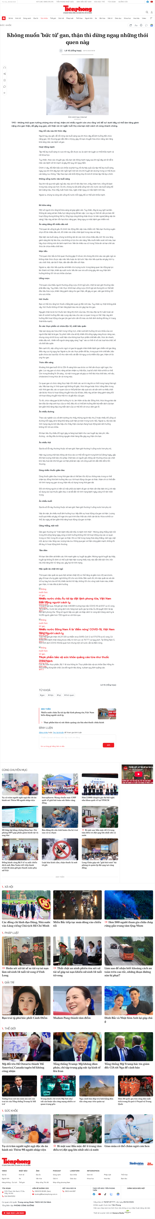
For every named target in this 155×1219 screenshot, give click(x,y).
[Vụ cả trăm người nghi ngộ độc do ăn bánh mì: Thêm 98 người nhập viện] (20, 784)
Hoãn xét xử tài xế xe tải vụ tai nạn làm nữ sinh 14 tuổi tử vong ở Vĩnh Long (25, 971)
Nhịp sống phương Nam (61, 1182)
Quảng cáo (123, 2)
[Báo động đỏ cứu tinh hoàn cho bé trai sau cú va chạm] (60, 817)
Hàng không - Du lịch (9, 1182)
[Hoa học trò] (150, 1164)
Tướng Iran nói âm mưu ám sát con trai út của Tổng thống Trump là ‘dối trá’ (19, 1101)
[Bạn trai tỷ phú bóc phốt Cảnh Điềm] (26, 1000)
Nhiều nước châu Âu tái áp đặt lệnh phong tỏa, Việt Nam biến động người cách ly (67, 713)
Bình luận (4, 86)
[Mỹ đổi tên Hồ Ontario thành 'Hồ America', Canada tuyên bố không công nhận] (26, 1046)
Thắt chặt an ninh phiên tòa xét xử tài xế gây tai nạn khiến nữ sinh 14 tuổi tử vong (77, 971)
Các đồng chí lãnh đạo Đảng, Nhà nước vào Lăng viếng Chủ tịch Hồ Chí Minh (26, 923)
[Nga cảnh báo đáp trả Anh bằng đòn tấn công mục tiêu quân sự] (96, 1085)
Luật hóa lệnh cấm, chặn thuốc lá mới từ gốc (59, 863)
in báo (141, 25)
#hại (59, 695)
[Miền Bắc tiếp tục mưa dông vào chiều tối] (77, 904)
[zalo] (113, 1194)
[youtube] (151, 2)
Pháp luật (69, 18)
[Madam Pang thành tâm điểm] (77, 1000)
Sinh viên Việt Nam (84, 2)
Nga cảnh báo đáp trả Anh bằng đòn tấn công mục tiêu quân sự (96, 1100)
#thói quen (69, 695)
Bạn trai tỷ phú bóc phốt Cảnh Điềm (24, 1018)
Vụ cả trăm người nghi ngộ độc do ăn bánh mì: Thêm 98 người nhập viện (19, 798)
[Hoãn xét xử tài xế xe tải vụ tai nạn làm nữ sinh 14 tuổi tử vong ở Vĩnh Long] (26, 951)
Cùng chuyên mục (14, 770)
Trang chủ (4, 18)
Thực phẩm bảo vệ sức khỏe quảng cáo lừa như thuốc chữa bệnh (74, 722)
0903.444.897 (70, 1191)
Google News (151, 25)
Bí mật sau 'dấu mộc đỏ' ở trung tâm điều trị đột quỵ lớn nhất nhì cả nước (99, 833)
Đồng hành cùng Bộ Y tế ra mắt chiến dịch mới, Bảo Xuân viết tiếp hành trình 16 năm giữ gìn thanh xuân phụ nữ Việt (19, 866)
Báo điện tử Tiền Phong (77, 9)
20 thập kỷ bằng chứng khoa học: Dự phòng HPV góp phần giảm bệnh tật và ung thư (20, 833)
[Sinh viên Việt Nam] (137, 1164)
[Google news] (119, 1194)
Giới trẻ (61, 18)
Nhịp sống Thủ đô (42, 1182)
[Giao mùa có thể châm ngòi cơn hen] (129, 1128)
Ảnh (37, 1171)
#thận (50, 695)
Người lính (88, 18)
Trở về (4, 93)
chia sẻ (130, 25)
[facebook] (147, 2)
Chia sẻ (4, 74)
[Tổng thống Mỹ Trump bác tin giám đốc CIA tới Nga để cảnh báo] (129, 1046)
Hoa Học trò (99, 2)
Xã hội (11, 18)
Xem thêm (151, 18)
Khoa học (127, 18)
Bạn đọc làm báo (15, 1213)
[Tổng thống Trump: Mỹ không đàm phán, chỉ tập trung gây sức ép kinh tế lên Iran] (77, 1046)
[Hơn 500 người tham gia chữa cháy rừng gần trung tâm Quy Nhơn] (129, 904)
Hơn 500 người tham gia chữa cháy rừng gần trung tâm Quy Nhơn (129, 923)
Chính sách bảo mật (136, 1188)
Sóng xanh (27, 18)
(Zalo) (49, 1191)
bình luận (146, 25)
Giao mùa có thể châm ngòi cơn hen (127, 1146)
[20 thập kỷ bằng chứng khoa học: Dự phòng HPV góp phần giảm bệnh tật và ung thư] (20, 817)
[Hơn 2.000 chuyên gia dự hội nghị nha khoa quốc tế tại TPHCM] (100, 784)
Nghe (4, 67)
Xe (96, 18)
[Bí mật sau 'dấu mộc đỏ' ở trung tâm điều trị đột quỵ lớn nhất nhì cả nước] (100, 817)
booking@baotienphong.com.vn (46, 1194)
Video (144, 18)
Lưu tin (4, 80)
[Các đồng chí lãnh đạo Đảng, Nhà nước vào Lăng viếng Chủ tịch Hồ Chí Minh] (26, 904)
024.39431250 (9, 1196)
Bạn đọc (124, 1179)
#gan (42, 695)
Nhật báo (23, 1171)
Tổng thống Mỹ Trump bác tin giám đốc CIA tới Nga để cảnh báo (127, 1065)
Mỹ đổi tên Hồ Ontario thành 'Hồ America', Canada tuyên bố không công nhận (23, 1067)
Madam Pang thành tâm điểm (72, 1018)
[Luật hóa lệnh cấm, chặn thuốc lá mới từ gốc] (60, 849)
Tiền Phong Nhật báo (65, 2)
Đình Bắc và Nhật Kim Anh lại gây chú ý (128, 1019)
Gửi (108, 745)
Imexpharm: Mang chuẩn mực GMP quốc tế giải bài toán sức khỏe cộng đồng (59, 800)
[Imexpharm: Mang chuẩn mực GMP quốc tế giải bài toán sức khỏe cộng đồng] (60, 784)
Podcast (57, 1171)
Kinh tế (18, 18)
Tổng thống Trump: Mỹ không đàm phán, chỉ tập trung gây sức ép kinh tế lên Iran (77, 1067)
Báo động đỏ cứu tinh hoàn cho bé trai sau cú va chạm (60, 831)
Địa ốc (35, 18)
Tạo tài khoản (58, 732)
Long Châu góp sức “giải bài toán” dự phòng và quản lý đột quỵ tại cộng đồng (99, 865)
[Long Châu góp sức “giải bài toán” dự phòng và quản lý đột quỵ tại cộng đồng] (100, 849)
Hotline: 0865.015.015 (44, 2)
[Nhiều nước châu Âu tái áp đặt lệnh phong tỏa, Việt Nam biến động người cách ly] (107, 713)
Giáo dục (118, 18)
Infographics (93, 1171)
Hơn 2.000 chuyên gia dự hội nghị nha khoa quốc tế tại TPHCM (98, 798)
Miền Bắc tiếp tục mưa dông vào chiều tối (77, 923)
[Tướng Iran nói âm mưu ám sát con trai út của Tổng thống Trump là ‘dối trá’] (19, 1085)
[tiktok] (106, 1194)
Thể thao (79, 18)
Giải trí (110, 18)
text (136, 25)
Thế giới (53, 18)
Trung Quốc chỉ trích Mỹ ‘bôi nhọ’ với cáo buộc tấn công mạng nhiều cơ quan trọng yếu (58, 1101)
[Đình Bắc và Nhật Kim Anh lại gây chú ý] (129, 1000)
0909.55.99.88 (40, 1191)
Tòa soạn (112, 2)
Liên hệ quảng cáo (40, 1188)
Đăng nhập (43, 732)
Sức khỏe (44, 18)
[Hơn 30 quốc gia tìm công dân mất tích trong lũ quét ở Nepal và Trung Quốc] (135, 1085)
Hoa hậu (136, 18)
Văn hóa (102, 18)
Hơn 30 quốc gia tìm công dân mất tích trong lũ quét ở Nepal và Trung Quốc (134, 1101)
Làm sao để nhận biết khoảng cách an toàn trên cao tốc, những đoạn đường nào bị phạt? (128, 971)
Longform (74, 1171)
